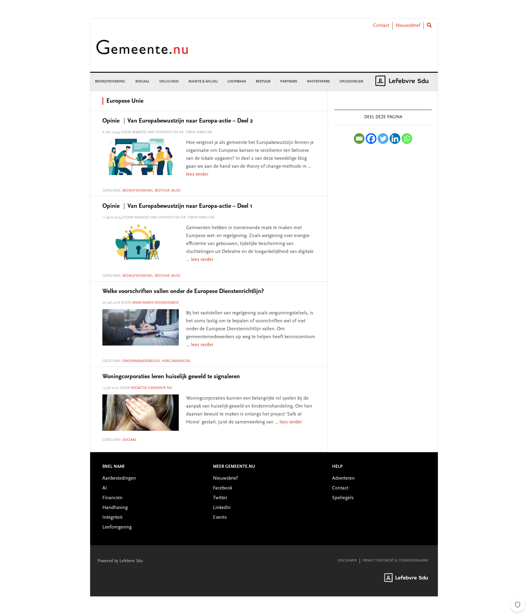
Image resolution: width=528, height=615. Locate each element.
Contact (381, 25)
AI (104, 488)
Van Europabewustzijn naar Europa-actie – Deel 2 (177, 121)
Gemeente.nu (142, 51)
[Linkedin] (395, 138)
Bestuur (162, 190)
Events (220, 517)
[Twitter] (383, 138)
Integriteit (112, 517)
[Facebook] (371, 138)
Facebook (222, 488)
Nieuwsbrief (408, 25)
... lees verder (199, 259)
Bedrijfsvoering (138, 190)
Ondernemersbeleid (141, 361)
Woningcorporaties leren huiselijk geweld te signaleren (171, 377)
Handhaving (115, 507)
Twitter (220, 498)
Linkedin (222, 507)
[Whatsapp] (407, 138)
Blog (176, 190)
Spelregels (343, 498)
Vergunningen (176, 361)
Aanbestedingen (119, 478)
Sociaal (130, 440)
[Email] (359, 138)
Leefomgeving (117, 527)
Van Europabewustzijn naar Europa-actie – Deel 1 (177, 206)
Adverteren (343, 478)
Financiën (112, 498)
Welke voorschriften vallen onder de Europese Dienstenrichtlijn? (183, 291)
